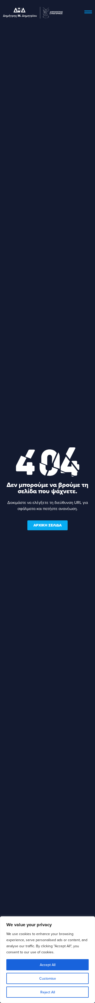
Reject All (47, 992)
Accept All (47, 964)
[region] (47, 959)
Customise (47, 978)
